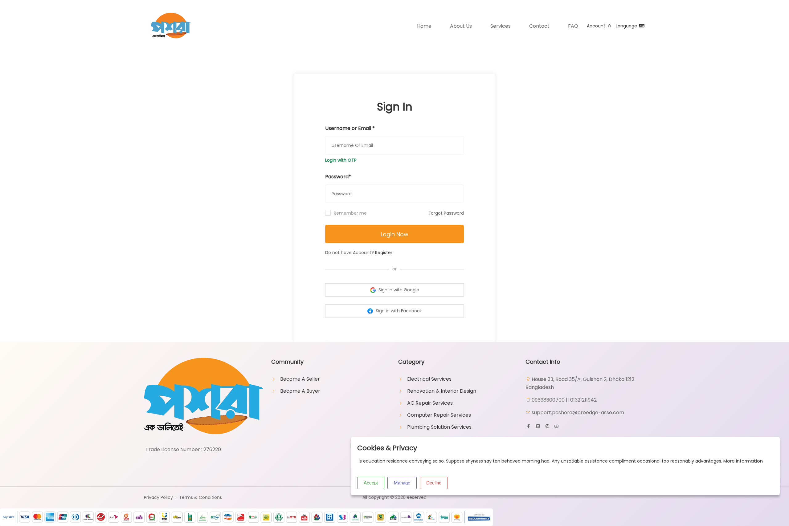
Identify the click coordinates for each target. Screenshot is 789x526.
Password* (338, 176)
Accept (371, 482)
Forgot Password (446, 213)
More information (743, 461)
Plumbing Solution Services (439, 427)
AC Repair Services (430, 403)
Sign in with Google (398, 290)
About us (461, 26)
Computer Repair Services (439, 415)
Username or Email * (350, 128)
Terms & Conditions (200, 497)
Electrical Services (429, 378)
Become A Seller (300, 378)
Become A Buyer (300, 390)
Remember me (350, 213)
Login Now (394, 234)
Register (383, 252)
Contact (539, 26)
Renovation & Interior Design (441, 390)
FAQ (573, 26)
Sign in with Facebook (398, 311)
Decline (433, 482)
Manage (402, 482)
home (424, 26)
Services (500, 26)
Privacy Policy (158, 497)
